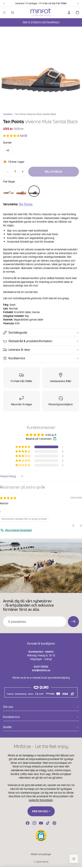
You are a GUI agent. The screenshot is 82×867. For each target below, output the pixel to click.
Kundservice (16, 358)
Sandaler (8, 114)
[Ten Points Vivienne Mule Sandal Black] (34, 191)
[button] (11, 135)
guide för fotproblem (41, 800)
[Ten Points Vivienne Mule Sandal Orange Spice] (21, 191)
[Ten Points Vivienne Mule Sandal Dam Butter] (8, 191)
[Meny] (4, 12)
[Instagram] (34, 823)
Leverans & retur (19, 349)
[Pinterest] (54, 823)
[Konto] (69, 12)
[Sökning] (12, 12)
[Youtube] (41, 823)
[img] (8, 498)
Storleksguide (17, 332)
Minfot (45, 861)
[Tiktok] (47, 823)
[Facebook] (27, 823)
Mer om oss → (41, 811)
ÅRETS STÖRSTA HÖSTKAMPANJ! (41, 22)
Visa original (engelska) (18, 530)
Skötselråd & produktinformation (30, 341)
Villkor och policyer (41, 854)
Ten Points (26, 204)
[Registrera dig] (73, 621)
